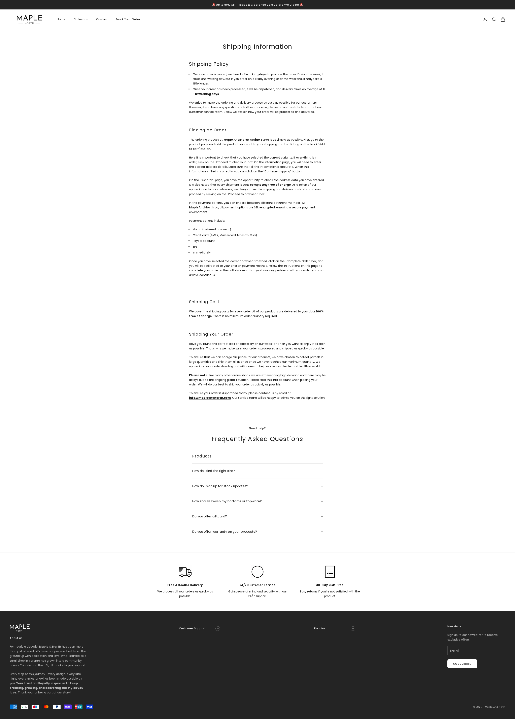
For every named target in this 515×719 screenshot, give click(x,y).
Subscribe (462, 664)
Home (61, 19)
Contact (102, 19)
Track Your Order (128, 19)
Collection (81, 19)
